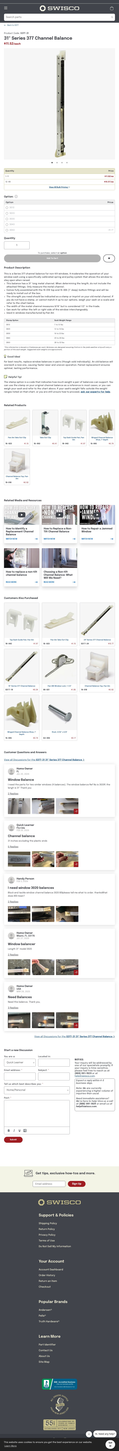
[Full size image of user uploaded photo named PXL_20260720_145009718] (43, 806)
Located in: (44, 1056)
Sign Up (76, 1184)
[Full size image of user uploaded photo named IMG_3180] (43, 914)
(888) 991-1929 (87, 1104)
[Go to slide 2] (57, 162)
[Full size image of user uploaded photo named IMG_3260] (43, 859)
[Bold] (8, 1130)
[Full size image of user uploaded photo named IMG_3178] (19, 914)
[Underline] (19, 1130)
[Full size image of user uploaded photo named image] (19, 967)
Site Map (44, 1362)
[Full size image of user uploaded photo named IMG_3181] (67, 914)
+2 (76, 811)
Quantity (9, 238)
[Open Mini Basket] (112, 8)
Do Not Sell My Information (55, 1246)
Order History (47, 1275)
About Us (44, 1356)
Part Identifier (47, 1344)
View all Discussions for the (43, 760)
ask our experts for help (95, 392)
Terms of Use (47, 1240)
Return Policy (47, 1229)
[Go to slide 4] (67, 162)
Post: (7, 1098)
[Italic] (14, 1130)
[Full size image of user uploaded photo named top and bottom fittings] (43, 1020)
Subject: (42, 1070)
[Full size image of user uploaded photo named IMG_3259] (67, 859)
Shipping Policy (48, 1223)
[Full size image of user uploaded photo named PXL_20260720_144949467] (19, 806)
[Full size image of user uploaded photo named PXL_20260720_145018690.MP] (67, 806)
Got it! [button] (110, 1444)
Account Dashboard (51, 1269)
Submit (13, 1140)
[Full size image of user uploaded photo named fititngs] (67, 1020)
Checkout (45, 1287)
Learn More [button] (10, 1446)
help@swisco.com (85, 1076)
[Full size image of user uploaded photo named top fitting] (19, 1020)
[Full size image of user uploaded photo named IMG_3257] (19, 859)
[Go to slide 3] (62, 162)
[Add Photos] (25, 1130)
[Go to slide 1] (52, 162)
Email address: (12, 1070)
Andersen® (45, 1310)
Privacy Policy (47, 1235)
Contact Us (46, 1350)
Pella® (42, 1315)
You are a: (9, 1056)
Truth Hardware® (49, 1321)
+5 (76, 1025)
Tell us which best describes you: (23, 1084)
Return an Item (48, 1281)
